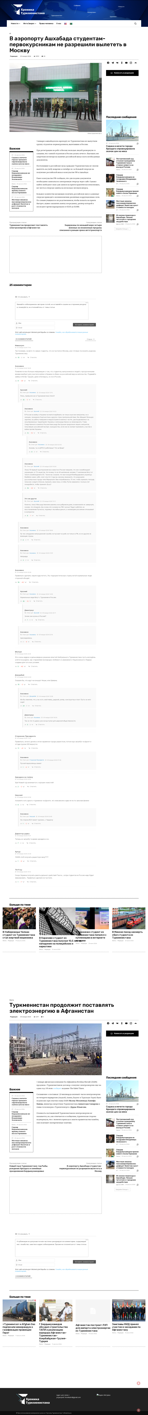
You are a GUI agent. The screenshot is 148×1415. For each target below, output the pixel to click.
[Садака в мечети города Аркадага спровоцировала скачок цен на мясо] (122, 130)
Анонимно (32, 392)
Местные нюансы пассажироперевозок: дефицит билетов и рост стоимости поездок (21, 203)
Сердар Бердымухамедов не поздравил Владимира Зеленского (21, 175)
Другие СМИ (120, 224)
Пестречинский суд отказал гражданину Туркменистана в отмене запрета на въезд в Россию (125, 163)
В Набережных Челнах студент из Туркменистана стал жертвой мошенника (19, 935)
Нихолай (32, 816)
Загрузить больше (122, 229)
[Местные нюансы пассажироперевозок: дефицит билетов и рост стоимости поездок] (110, 204)
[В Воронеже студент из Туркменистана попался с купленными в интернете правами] (92, 918)
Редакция (13, 56)
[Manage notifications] (138, 1410)
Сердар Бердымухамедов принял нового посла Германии (19, 189)
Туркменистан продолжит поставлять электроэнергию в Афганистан (28, 226)
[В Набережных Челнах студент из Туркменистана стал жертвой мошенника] (19, 918)
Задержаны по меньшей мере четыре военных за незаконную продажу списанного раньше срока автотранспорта (80, 227)
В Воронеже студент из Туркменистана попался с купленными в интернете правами (91, 936)
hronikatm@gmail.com (73, 1397)
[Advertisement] (55, 254)
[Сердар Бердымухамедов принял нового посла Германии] (110, 192)
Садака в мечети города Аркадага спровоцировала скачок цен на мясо (20, 160)
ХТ (10, 33)
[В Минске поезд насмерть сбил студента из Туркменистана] (128, 918)
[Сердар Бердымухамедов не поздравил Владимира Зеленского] (110, 178)
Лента (13, 184)
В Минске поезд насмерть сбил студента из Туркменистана (127, 935)
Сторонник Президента (36, 760)
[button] (135, 23)
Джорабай (32, 696)
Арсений (36, 411)
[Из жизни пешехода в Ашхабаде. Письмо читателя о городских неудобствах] (110, 218)
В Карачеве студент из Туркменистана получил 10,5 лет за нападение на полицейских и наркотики (60, 942)
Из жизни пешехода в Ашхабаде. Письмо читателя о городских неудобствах (126, 218)
